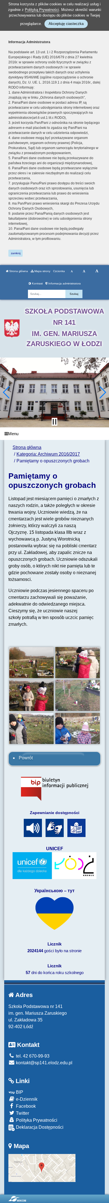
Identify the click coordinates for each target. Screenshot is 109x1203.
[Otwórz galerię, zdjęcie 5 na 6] (31, 728)
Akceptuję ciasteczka (66, 24)
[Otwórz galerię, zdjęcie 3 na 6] (31, 695)
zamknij (15, 253)
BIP (19, 1092)
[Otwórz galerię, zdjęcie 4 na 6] (77, 695)
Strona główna (18, 271)
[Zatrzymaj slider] (54, 422)
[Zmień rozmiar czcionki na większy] (84, 271)
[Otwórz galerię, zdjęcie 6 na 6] (77, 728)
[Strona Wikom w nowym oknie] (17, 1199)
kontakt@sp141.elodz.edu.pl (43, 1062)
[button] (6, 392)
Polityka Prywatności (36, 1120)
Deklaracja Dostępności (39, 1127)
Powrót (26, 757)
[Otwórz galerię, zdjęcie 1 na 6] (31, 662)
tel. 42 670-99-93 (32, 1056)
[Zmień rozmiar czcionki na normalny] (72, 271)
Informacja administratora (64, 283)
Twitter (22, 1113)
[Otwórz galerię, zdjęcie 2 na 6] (77, 662)
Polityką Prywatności (42, 10)
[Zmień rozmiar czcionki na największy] (96, 271)
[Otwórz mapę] (41, 1167)
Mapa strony (42, 271)
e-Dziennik (26, 1099)
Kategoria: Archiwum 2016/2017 (48, 454)
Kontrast (37, 283)
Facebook (25, 1106)
